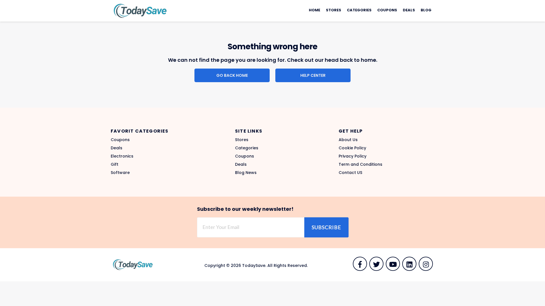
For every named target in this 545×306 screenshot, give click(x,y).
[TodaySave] (139, 10)
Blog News (246, 172)
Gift (114, 164)
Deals (409, 10)
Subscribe (326, 227)
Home (314, 10)
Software (120, 172)
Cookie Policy (352, 148)
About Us (348, 140)
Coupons (387, 10)
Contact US (350, 172)
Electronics (122, 156)
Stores (333, 10)
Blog (426, 10)
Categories (359, 10)
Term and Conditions (360, 164)
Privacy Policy (352, 156)
